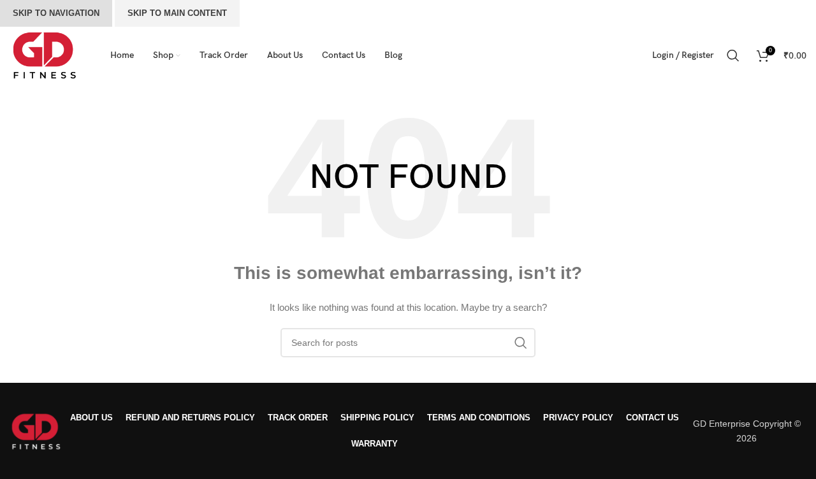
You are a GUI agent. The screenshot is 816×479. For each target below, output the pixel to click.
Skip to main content (177, 13)
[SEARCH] (521, 342)
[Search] (735, 55)
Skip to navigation (56, 13)
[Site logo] (44, 55)
